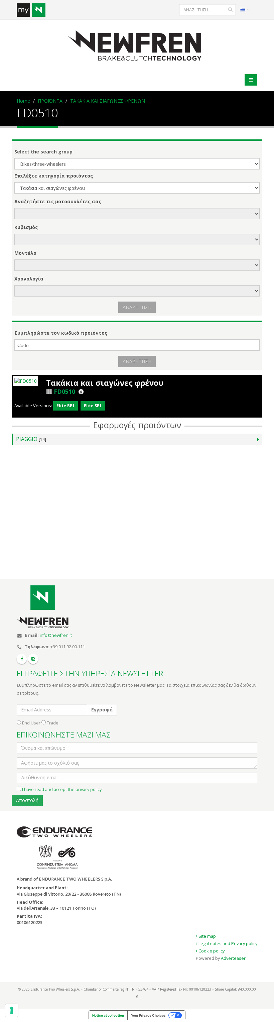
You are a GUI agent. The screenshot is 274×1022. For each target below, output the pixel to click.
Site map (206, 936)
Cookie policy (211, 951)
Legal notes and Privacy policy (227, 943)
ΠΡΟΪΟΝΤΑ (50, 101)
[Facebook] (22, 659)
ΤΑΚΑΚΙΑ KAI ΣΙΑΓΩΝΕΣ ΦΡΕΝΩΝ (107, 101)
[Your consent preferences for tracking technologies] (11, 1010)
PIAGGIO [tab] (31, 439)
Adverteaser (233, 958)
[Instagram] (33, 659)
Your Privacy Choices (148, 1015)
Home (23, 101)
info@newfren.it (56, 635)
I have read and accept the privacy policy (62, 789)
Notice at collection (108, 1015)
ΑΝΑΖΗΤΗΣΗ (137, 307)
